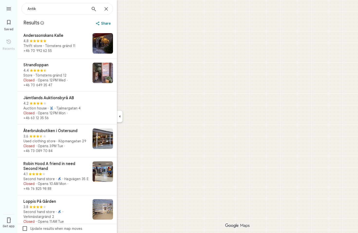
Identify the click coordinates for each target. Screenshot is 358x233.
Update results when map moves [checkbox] (52, 229)
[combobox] (57, 9)
